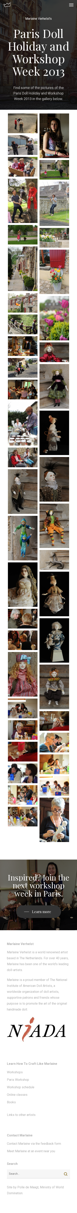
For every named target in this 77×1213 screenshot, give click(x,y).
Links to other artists (21, 1115)
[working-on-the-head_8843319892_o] (54, 721)
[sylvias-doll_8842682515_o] (54, 594)
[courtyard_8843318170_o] (23, 268)
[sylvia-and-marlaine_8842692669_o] (23, 708)
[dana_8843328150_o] (54, 820)
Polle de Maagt (27, 1187)
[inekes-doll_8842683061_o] (54, 433)
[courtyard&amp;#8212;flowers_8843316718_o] (54, 318)
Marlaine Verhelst (19, 952)
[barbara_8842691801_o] (23, 619)
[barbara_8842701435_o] (23, 730)
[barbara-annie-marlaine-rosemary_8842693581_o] (23, 795)
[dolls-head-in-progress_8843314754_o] (23, 752)
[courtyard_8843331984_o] (54, 272)
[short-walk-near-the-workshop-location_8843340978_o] (23, 324)
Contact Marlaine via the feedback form (34, 1144)
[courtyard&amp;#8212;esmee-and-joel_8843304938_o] (54, 170)
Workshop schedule (20, 1087)
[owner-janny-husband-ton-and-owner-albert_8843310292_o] (23, 123)
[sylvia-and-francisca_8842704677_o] (23, 773)
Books (11, 1102)
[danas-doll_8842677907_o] (54, 479)
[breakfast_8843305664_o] (23, 389)
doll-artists (14, 970)
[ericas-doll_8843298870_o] (23, 538)
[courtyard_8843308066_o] (54, 238)
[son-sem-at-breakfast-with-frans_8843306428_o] (23, 346)
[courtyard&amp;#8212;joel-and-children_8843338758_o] (23, 201)
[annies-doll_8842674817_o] (54, 352)
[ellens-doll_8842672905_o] (54, 526)
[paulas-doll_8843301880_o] (23, 584)
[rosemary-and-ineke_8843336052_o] (23, 457)
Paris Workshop (18, 1080)
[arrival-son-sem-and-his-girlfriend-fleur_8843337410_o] (23, 368)
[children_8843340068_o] (23, 167)
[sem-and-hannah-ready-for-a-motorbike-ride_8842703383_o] (23, 145)
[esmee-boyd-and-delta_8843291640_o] (23, 235)
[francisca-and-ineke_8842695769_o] (54, 764)
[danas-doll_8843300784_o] (23, 491)
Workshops (15, 1072)
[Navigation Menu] (71, 5)
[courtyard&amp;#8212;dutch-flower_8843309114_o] (23, 303)
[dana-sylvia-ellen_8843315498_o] (54, 742)
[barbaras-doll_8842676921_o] (54, 386)
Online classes (17, 1095)
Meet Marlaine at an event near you (31, 1151)
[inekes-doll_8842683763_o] (54, 640)
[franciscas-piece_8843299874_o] (54, 560)
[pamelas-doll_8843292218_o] (23, 674)
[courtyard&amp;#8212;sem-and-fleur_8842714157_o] (54, 204)
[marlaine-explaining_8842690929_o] (23, 640)
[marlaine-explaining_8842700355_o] (23, 816)
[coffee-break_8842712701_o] (23, 423)
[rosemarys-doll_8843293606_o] (54, 687)
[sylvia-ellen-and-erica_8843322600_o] (54, 786)
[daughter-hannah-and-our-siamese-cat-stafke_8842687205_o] (54, 135)
